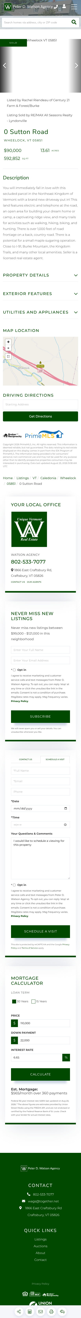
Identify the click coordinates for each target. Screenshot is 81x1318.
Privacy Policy (19, 701)
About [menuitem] (40, 1253)
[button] (74, 22)
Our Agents (34, 582)
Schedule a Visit (55, 759)
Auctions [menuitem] (40, 1246)
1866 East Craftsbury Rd (43, 1211)
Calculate (40, 1074)
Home (8, 478)
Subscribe (40, 716)
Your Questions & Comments (31, 833)
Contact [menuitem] (40, 1260)
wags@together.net (43, 1201)
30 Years (22, 1001)
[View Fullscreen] (8, 356)
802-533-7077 (56, 7)
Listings (23, 478)
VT (35, 478)
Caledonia (48, 478)
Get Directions (40, 416)
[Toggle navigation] (74, 6)
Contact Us (18, 582)
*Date (15, 801)
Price (15, 1015)
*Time (15, 817)
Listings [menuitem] (40, 1239)
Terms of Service (30, 948)
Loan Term (20, 992)
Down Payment (23, 1032)
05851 (11, 484)
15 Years (41, 1001)
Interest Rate (22, 1050)
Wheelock (68, 478)
